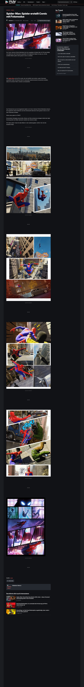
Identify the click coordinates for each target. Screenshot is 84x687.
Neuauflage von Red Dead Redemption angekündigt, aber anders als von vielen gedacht (32, 611)
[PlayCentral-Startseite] (11, 2)
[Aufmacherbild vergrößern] (28, 36)
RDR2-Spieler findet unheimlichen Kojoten (41, 5)
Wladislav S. (11, 20)
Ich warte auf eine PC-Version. (64, 67)
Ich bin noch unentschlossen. (64, 64)
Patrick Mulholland (10, 49)
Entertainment (31, 2)
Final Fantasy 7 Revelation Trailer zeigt (59, 5)
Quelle (11, 578)
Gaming (19, 2)
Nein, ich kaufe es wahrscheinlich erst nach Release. (66, 60)
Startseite (8, 10)
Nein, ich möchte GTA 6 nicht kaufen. (65, 70)
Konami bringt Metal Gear (26, 5)
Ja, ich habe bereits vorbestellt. (64, 53)
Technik (38, 2)
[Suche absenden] (71, 2)
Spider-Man (11, 78)
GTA (24, 2)
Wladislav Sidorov (16, 585)
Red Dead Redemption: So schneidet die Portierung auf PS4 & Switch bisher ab (31, 604)
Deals (43, 2)
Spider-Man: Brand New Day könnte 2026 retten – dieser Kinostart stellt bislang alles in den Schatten (33, 597)
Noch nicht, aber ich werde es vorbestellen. (66, 56)
